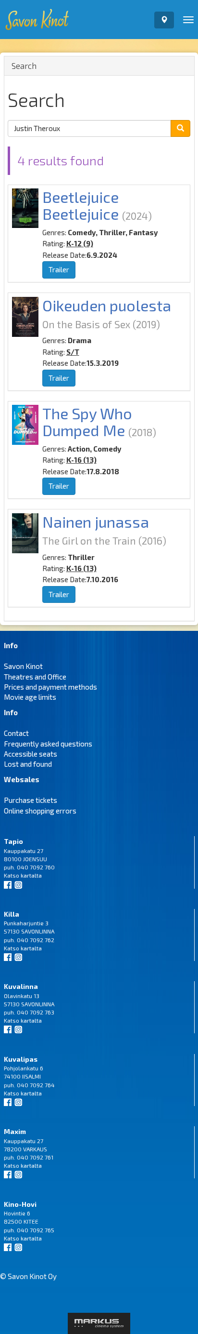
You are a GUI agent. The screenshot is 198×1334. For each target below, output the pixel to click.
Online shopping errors (40, 810)
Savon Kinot (23, 666)
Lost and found (28, 764)
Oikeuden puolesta (106, 305)
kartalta (31, 875)
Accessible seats (30, 753)
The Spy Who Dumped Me (87, 421)
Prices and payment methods (50, 686)
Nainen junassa (95, 521)
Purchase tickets (30, 800)
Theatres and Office (35, 676)
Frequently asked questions (48, 743)
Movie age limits (30, 697)
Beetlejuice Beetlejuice (80, 205)
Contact (16, 733)
